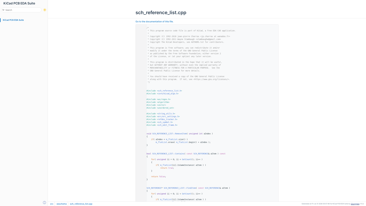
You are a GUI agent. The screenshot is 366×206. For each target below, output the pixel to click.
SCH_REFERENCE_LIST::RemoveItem (169, 133)
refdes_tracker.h (167, 119)
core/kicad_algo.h (167, 93)
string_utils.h (166, 113)
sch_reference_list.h (169, 91)
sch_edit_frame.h (167, 125)
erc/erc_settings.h (168, 116)
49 (140, 153)
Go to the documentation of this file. (154, 21)
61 (140, 188)
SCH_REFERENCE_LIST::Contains (168, 153)
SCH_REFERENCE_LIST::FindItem (180, 188)
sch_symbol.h (165, 122)
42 (140, 133)
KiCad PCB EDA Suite (13, 20)
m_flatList (171, 139)
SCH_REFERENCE (200, 153)
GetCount (186, 159)
